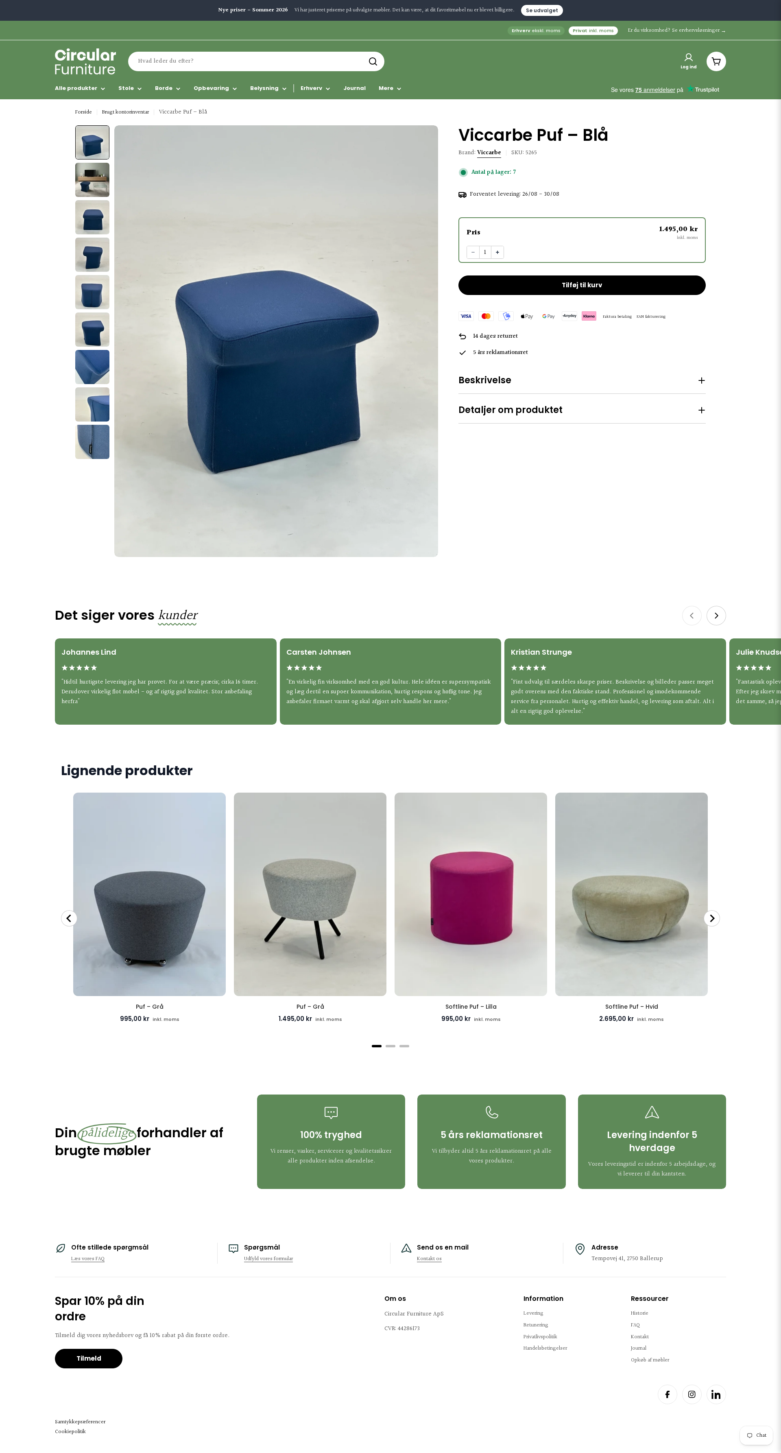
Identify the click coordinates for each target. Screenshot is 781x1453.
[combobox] (256, 61)
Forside (83, 112)
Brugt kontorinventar (125, 112)
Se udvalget (542, 10)
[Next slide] (716, 615)
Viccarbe (489, 152)
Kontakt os (429, 1259)
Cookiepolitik (70, 1432)
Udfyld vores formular (268, 1259)
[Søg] (373, 61)
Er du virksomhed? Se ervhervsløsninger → (677, 30)
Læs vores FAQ (88, 1259)
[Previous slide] (692, 615)
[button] (582, 232)
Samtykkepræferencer (80, 1422)
